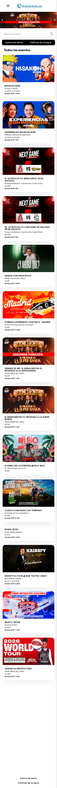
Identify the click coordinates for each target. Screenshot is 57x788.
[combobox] (28, 34)
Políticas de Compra (28, 783)
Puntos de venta (28, 778)
